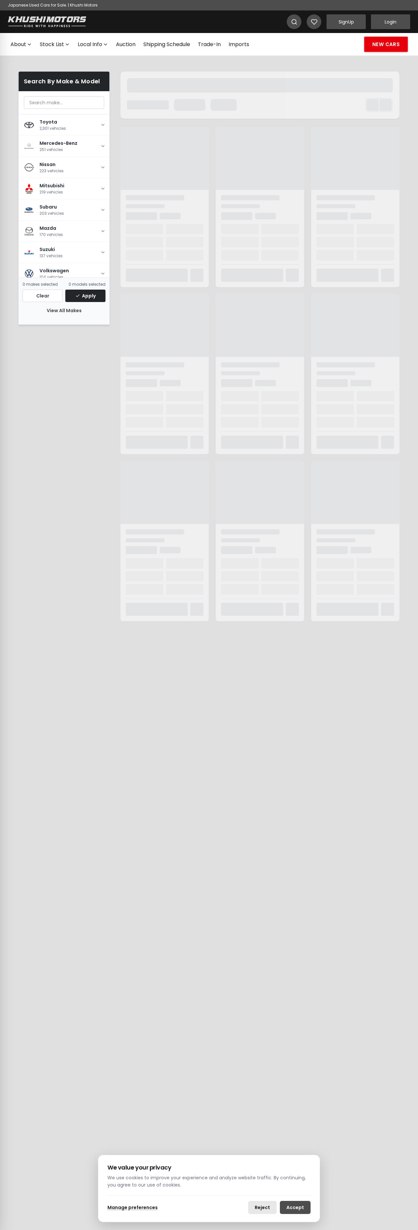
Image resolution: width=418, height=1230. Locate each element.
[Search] (294, 21)
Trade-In (209, 44)
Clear (42, 296)
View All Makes (64, 310)
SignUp (346, 22)
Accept (295, 1207)
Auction (126, 44)
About (18, 44)
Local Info (90, 44)
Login (390, 22)
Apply (89, 296)
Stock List (52, 44)
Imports (239, 44)
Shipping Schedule (166, 44)
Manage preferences (132, 1207)
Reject (262, 1207)
